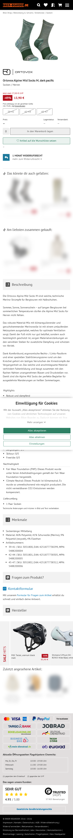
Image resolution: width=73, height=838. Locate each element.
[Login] (53, 5)
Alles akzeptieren (37, 430)
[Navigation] (67, 5)
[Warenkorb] (60, 5)
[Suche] (38, 5)
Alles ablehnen (37, 437)
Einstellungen (36, 443)
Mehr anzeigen (35, 422)
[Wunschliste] (46, 5)
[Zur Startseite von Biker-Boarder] (15, 5)
